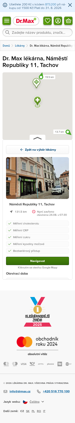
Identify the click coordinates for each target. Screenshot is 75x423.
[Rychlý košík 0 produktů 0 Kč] (68, 20)
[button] (36, 84)
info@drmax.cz (20, 391)
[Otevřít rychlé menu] (6, 20)
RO (39, 411)
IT (44, 411)
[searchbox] (37, 32)
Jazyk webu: (11, 401)
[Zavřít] (70, 5)
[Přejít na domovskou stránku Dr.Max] (26, 20)
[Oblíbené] (47, 20)
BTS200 (50, 4)
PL (33, 411)
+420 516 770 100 (56, 391)
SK (28, 411)
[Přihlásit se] (58, 20)
